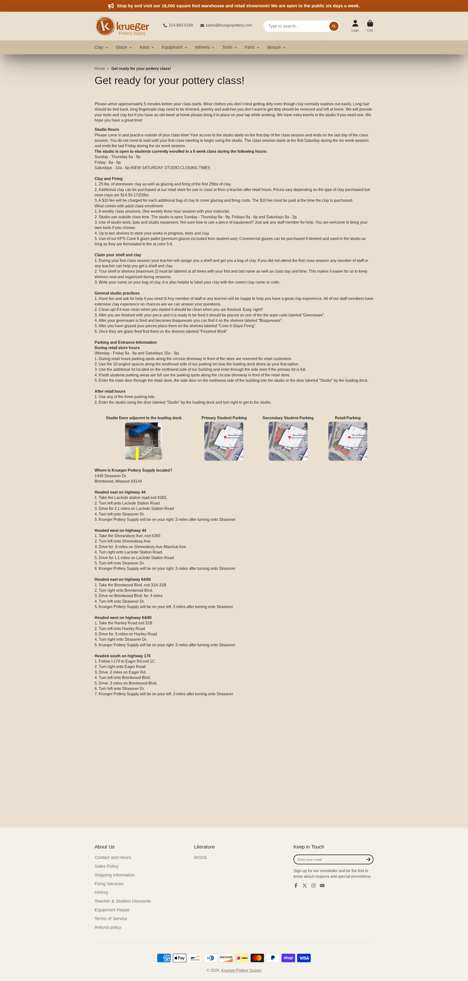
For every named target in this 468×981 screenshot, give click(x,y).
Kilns (144, 47)
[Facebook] (295, 885)
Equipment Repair (112, 909)
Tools (227, 47)
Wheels (202, 47)
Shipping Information (115, 875)
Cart (370, 26)
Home (100, 69)
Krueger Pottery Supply (241, 970)
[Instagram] (313, 885)
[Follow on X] (304, 885)
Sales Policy (106, 866)
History (101, 892)
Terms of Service (111, 918)
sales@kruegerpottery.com (229, 25)
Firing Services (109, 883)
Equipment (172, 47)
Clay (99, 47)
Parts (250, 47)
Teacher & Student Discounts (123, 901)
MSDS (200, 857)
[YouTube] (322, 885)
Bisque (274, 47)
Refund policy (108, 927)
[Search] (334, 26)
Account (355, 26)
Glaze (121, 47)
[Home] (125, 26)
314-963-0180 (181, 25)
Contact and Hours (113, 857)
